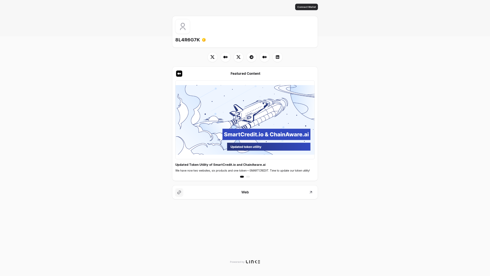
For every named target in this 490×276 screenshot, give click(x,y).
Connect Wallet (306, 6)
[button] (242, 177)
